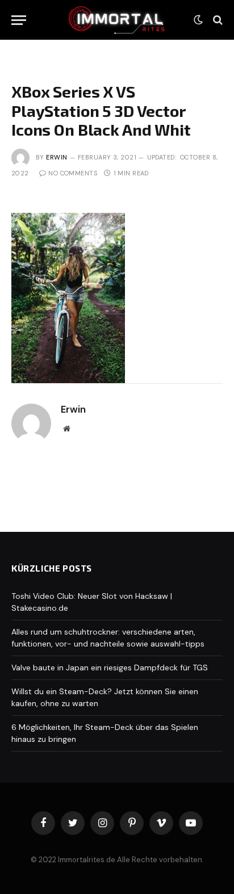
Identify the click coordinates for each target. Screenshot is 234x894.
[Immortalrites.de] (117, 19)
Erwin (56, 157)
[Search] (217, 20)
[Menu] (18, 20)
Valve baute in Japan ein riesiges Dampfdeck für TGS (109, 667)
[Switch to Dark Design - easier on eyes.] (198, 20)
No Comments (72, 173)
